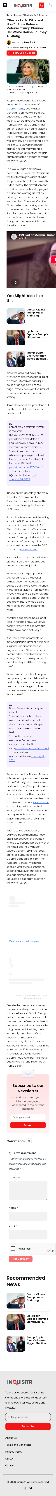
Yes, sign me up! (28, 54)
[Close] (50, 14)
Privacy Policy (27, 71)
